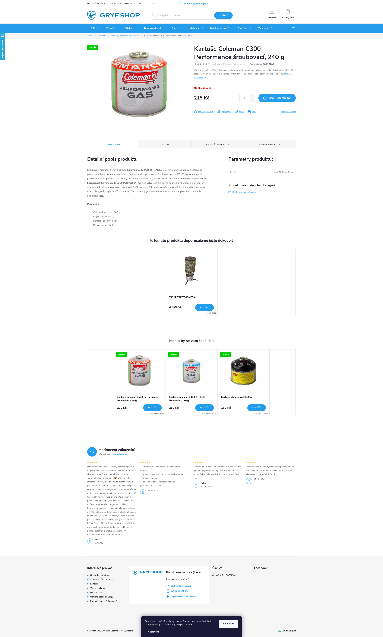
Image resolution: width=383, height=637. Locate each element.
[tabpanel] (191, 282)
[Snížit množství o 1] (252, 100)
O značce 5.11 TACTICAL (224, 575)
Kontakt (140, 3)
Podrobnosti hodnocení (234, 64)
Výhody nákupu (97, 588)
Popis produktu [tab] (113, 144)
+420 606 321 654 (179, 591)
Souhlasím (228, 623)
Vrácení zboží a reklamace (121, 3)
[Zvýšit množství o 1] (252, 96)
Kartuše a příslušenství (244, 192)
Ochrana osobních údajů (101, 596)
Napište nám (96, 592)
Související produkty (216, 144)
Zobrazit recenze (120, 454)
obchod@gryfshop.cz (181, 585)
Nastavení (153, 631)
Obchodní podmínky (96, 3)
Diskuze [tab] (165, 144)
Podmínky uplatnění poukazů (103, 601)
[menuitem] (95, 28)
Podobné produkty (268, 144)
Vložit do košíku (279, 98)
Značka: (288, 111)
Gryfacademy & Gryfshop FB (184, 596)
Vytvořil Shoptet (289, 631)
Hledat (223, 15)
